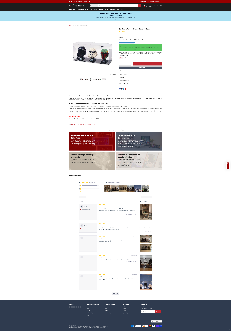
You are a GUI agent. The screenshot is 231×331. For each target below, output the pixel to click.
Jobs (88, 308)
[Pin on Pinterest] (125, 89)
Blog (118, 9)
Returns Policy (108, 312)
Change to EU (126, 313)
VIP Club (88, 310)
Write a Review (148, 197)
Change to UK (126, 312)
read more (160, 1)
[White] (125, 59)
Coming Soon (113, 9)
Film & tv (78, 124)
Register (124, 306)
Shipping (106, 310)
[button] (82, 79)
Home (70, 25)
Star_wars (94, 124)
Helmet (82, 124)
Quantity (121, 61)
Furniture (101, 9)
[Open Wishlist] (229, 329)
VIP (122, 9)
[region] (126, 188)
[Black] (121, 59)
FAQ (106, 308)
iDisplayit (122, 33)
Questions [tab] (88, 194)
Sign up (158, 311)
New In (106, 9)
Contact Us (107, 306)
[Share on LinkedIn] (124, 89)
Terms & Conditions (72, 325)
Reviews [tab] (82, 194)
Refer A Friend (90, 312)
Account (124, 308)
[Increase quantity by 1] (129, 64)
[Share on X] (122, 89)
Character (73, 124)
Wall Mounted (94, 9)
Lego (85, 124)
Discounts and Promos (91, 313)
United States (156, 321)
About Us (89, 306)
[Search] (139, 5)
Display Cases (72, 9)
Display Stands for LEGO (83, 9)
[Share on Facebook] (120, 89)
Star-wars (89, 124)
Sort (141, 201)
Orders (124, 310)
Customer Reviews (108, 313)
